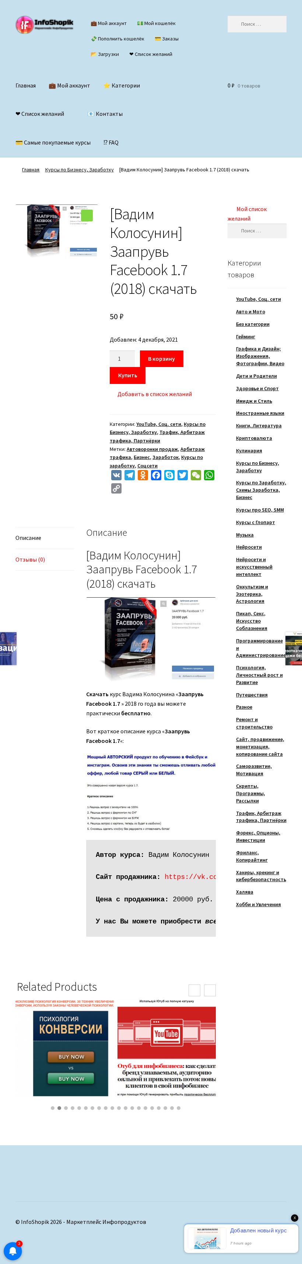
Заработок (165, 457)
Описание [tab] (28, 537)
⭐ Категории (121, 85)
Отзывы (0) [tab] (30, 559)
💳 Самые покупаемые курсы (53, 142)
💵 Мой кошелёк (156, 23)
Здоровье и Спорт (257, 388)
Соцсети (147, 465)
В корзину (161, 358)
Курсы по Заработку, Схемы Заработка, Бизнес (261, 490)
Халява (244, 892)
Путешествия (252, 694)
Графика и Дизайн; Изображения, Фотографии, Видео (260, 356)
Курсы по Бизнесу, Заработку (79, 169)
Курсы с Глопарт (255, 522)
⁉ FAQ (111, 142)
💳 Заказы (167, 38)
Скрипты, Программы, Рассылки (250, 793)
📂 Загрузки (105, 54)
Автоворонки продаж (152, 449)
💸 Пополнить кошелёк (117, 38)
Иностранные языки (260, 413)
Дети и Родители (256, 376)
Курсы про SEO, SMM (260, 509)
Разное (244, 707)
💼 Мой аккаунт (109, 23)
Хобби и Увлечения (258, 904)
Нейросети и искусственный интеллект (254, 566)
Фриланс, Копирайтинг (252, 856)
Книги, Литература (259, 425)
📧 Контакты (105, 113)
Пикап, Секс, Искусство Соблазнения (251, 620)
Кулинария (249, 450)
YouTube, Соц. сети (158, 424)
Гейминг (245, 336)
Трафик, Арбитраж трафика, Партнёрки (261, 817)
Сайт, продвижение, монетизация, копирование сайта (260, 746)
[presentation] (194, 990)
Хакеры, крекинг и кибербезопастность (261, 876)
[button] (87, 215)
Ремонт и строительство (254, 723)
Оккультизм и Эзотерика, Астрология (252, 594)
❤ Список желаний (150, 54)
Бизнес (142, 457)
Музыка (245, 534)
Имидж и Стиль (254, 401)
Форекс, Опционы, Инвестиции (258, 836)
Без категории (253, 324)
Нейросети (249, 547)
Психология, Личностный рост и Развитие (259, 675)
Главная (25, 85)
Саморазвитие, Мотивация (254, 770)
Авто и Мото (250, 311)
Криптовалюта (254, 438)
